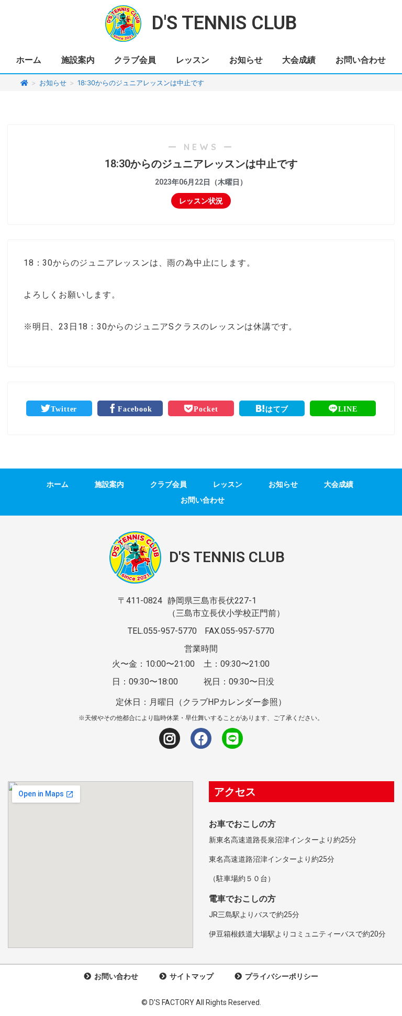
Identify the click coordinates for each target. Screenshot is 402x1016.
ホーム (28, 60)
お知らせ (246, 60)
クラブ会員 (135, 60)
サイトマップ (190, 976)
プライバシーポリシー (280, 976)
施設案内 (78, 60)
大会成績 (299, 60)
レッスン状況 (201, 201)
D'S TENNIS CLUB (224, 23)
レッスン (192, 60)
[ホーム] (24, 82)
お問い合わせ (361, 60)
